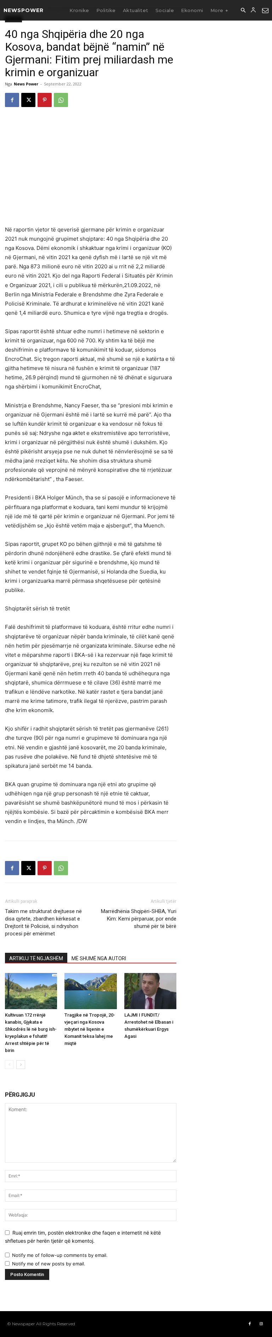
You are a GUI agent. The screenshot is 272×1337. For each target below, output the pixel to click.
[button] (243, 10)
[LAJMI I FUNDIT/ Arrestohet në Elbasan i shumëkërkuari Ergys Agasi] (150, 991)
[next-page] (20, 1064)
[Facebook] (12, 100)
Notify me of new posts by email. (48, 1263)
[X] (28, 100)
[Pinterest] (45, 100)
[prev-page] (9, 1064)
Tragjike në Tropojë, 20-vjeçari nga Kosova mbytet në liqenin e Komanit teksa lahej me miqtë (89, 1029)
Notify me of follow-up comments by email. (60, 1255)
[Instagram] (261, 1324)
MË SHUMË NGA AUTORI (99, 958)
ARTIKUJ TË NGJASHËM (36, 958)
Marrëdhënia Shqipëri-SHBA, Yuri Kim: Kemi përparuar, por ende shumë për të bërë (138, 918)
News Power (26, 83)
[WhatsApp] (61, 100)
